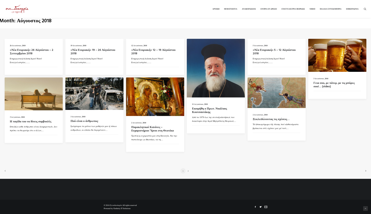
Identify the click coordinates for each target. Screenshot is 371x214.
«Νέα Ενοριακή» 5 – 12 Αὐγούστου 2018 (274, 52)
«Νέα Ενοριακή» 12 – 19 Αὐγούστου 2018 (153, 52)
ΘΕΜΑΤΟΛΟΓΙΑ (230, 9)
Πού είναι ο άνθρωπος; (84, 121)
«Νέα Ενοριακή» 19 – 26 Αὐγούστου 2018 (93, 52)
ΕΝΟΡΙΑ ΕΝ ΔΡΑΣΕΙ (269, 9)
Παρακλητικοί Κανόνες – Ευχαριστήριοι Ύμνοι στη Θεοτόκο (152, 129)
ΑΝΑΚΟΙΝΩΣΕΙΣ (249, 9)
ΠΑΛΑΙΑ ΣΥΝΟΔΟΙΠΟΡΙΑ (330, 9)
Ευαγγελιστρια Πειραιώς (293, 9)
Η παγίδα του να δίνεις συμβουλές (30, 121)
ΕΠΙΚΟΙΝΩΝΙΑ (352, 9)
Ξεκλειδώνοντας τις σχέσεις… (271, 119)
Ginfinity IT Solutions (122, 208)
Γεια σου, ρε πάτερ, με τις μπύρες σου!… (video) (334, 85)
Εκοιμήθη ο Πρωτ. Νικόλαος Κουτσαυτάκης (209, 110)
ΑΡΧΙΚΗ (215, 9)
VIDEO (312, 9)
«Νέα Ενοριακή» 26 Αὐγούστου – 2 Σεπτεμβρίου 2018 (31, 52)
